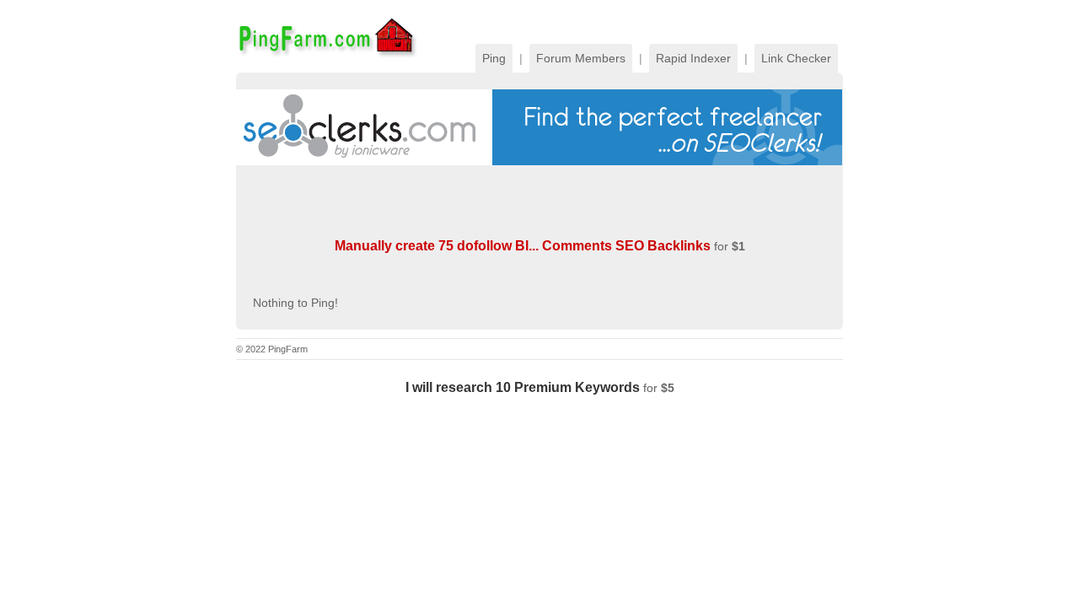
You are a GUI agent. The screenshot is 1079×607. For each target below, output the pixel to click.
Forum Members (580, 58)
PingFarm (326, 36)
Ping (494, 58)
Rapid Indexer (693, 58)
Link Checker (796, 58)
